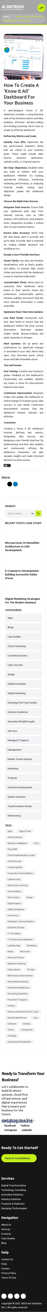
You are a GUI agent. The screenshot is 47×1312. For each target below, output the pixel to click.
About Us (6, 1224)
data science (14, 897)
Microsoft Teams (16, 957)
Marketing (13, 768)
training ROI (27, 1030)
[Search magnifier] (38, 513)
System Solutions (17, 796)
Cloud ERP (12, 849)
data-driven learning (18, 885)
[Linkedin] (23, 1296)
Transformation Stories (20, 806)
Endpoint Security (16, 927)
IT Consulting (14, 933)
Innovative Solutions (12, 1194)
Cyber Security (15, 665)
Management (14, 749)
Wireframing (14, 815)
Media (10, 951)
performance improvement (20, 975)
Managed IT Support (18, 740)
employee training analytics (21, 921)
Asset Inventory (15, 837)
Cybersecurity (14, 879)
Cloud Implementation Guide (21, 855)
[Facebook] (4, 1296)
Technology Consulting (13, 1190)
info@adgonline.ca (17, 1121)
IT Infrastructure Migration (20, 939)
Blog (3, 1243)
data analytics (14, 891)
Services (5, 1229)
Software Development (20, 787)
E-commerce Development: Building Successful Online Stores (22, 574)
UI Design (12, 1036)
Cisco (36, 843)
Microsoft (25, 951)
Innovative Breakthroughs (21, 721)
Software (12, 1024)
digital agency (14, 903)
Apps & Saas (25, 831)
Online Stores (14, 969)
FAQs (4, 1264)
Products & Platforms (13, 1203)
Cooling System (15, 867)
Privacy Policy (8, 1273)
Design (11, 674)
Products (12, 778)
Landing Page (14, 945)
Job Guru (12, 731)
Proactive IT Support (17, 999)
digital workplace (16, 909)
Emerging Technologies (14, 1208)
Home (7, 16)
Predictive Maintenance (19, 987)
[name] (13, 7)
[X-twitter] (10, 1296)
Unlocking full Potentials (19, 1042)
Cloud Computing (17, 646)
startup (26, 1024)
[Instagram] (16, 1296)
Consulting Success (17, 655)
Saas (35, 1018)
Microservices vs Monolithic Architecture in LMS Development (22, 546)
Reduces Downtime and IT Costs (23, 1011)
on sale (30, 969)
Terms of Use (8, 1277)
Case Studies (14, 636)
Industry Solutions (11, 1199)
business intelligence (17, 843)
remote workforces (17, 1018)
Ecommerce (13, 915)
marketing (32, 945)
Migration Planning (16, 963)
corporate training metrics (20, 873)
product (11, 1005)
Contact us (7, 1259)
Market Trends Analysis (20, 759)
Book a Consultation (18, 1158)
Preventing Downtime (18, 993)
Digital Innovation (17, 683)
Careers (5, 1268)
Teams (11, 1030)
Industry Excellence (18, 712)
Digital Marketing (16, 693)
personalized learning (18, 981)
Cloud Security (14, 861)
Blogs (11, 627)
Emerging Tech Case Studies (22, 702)
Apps (10, 617)
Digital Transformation (13, 1185)
